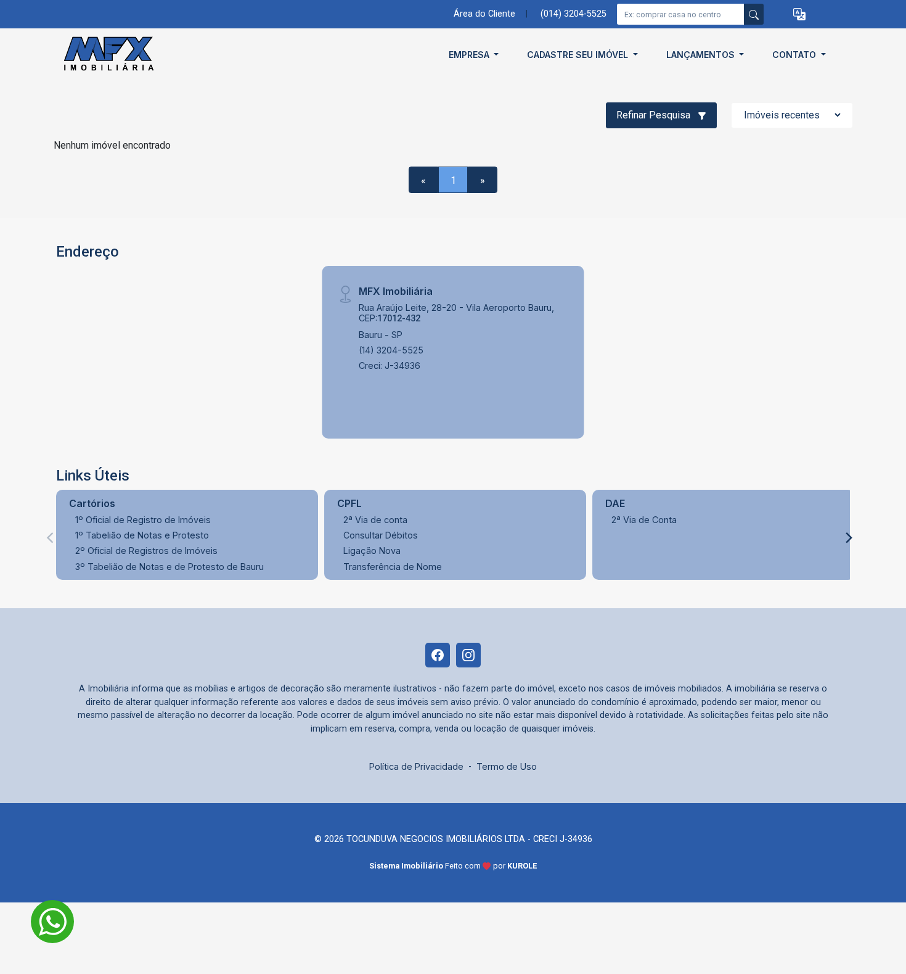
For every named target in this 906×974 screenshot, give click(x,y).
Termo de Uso (506, 766)
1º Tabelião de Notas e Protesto (142, 535)
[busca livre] (754, 14)
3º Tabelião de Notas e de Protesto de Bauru (169, 566)
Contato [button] (795, 54)
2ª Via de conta (375, 519)
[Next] (848, 537)
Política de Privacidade (416, 766)
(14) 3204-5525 (391, 350)
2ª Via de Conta (644, 519)
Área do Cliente (484, 14)
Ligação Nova (372, 550)
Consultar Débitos (380, 535)
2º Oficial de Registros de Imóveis (146, 550)
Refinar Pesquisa (654, 115)
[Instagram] (468, 655)
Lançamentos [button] (701, 54)
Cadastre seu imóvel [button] (579, 54)
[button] (799, 14)
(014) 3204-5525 (573, 14)
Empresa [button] (470, 54)
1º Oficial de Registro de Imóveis (143, 519)
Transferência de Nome (392, 566)
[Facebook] (437, 655)
